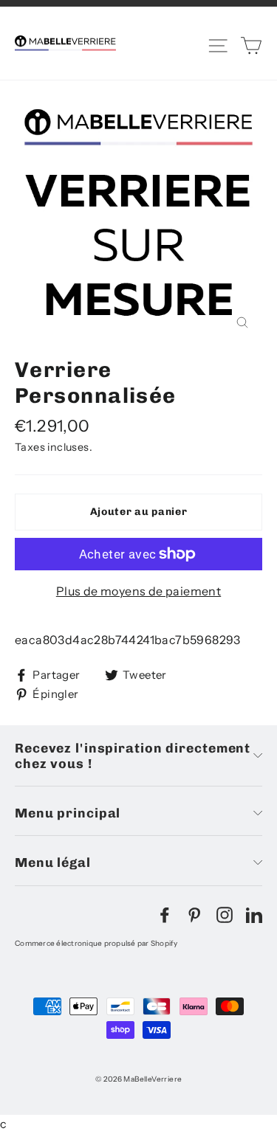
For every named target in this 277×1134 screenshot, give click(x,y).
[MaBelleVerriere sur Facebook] (165, 914)
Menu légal (53, 862)
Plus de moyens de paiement (138, 591)
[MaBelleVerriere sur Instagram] (224, 914)
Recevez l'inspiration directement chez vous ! (132, 755)
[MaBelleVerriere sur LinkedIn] (254, 914)
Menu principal (67, 812)
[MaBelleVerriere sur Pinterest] (194, 914)
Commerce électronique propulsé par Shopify (96, 943)
